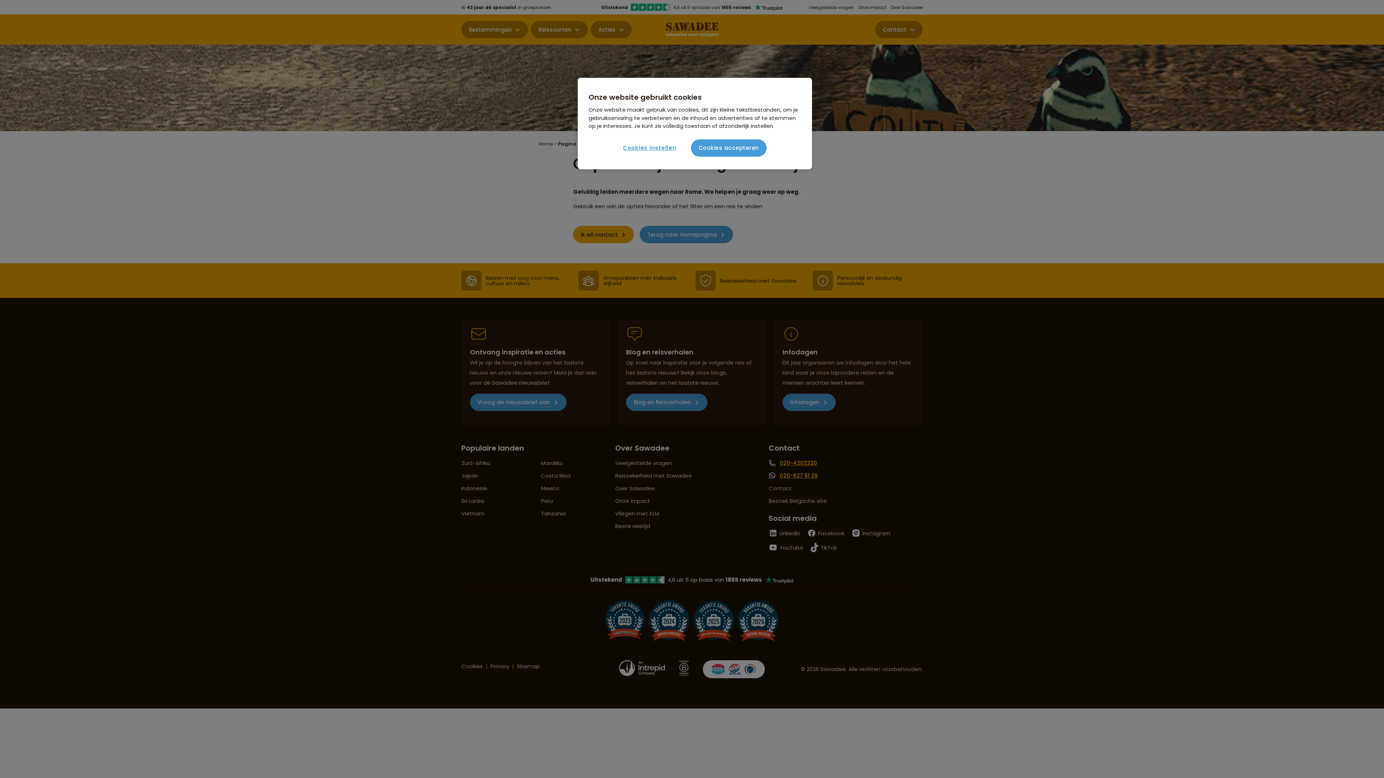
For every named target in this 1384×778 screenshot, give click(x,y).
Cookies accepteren (728, 148)
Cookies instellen (650, 148)
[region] (695, 123)
